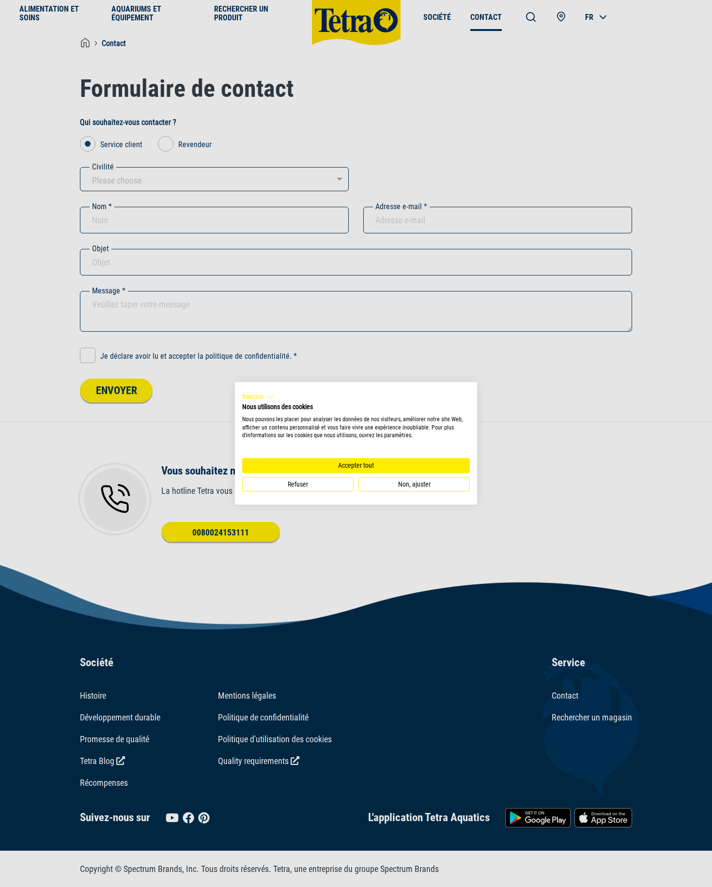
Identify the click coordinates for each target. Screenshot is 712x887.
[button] (258, 397)
